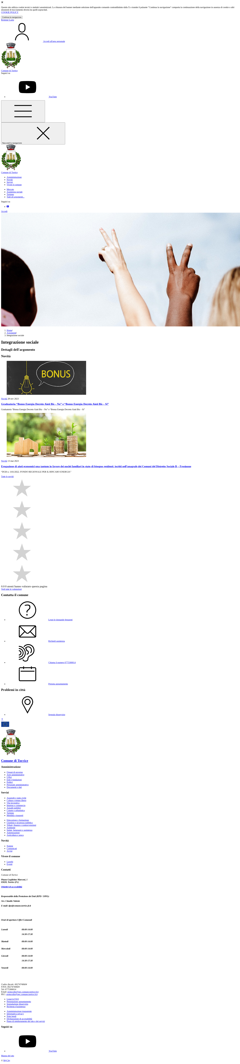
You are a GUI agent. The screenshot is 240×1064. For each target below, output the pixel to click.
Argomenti (11, 333)
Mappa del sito (7, 1056)
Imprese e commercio (16, 805)
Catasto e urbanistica (16, 810)
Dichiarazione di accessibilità (19, 1019)
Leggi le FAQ (13, 999)
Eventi (9, 864)
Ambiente (11, 827)
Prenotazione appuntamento (19, 1001)
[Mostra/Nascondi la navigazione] (23, 111)
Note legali (11, 1016)
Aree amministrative (15, 775)
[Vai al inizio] (2, 719)
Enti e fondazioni (14, 780)
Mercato (10, 189)
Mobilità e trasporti (15, 815)
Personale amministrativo (18, 785)
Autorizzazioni (13, 832)
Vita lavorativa (13, 803)
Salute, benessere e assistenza (19, 830)
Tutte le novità (7, 476)
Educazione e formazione (18, 820)
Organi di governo (15, 772)
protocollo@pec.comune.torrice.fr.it (22, 992)
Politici (10, 782)
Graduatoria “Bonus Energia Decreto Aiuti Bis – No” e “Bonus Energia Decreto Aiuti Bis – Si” (55, 404)
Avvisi (9, 851)
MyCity (6, 1060)
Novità (4, 399)
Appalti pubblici (14, 808)
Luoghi (10, 862)
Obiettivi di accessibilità (11, 887)
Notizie (10, 846)
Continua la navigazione (11, 17)
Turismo (10, 194)
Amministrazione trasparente (19, 1011)
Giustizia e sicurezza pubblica (20, 822)
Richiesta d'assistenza (16, 1006)
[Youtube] (8, 206)
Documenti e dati (14, 787)
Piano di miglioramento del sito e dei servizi (26, 1021)
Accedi (4, 211)
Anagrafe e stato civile (16, 798)
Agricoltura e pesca (15, 835)
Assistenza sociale (14, 192)
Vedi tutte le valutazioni (11, 589)
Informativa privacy (15, 1014)
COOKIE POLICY (9, 12)
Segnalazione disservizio (17, 1004)
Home (9, 330)
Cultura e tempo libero (16, 800)
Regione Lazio (7, 20)
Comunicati (12, 848)
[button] (14, 177)
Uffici (9, 777)
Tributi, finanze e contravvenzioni (21, 825)
